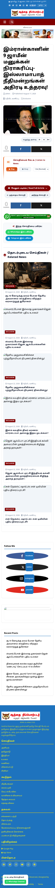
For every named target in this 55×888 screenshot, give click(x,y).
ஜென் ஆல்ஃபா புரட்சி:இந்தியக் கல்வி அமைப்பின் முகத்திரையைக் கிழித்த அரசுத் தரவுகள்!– (27, 476)
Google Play (8, 849)
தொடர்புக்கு (6, 820)
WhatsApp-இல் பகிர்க (21, 232)
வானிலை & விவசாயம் (11, 796)
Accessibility (29, 884)
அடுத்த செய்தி (38, 195)
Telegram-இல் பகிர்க (21, 238)
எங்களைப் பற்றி (8, 817)
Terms (40, 884)
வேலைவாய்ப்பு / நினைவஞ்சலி (15, 828)
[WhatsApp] (23, 5)
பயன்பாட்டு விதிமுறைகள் (13, 836)
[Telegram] (27, 5)
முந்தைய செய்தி (17, 195)
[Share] (21, 149)
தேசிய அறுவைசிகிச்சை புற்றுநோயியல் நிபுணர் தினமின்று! (27, 688)
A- (40, 140)
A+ (48, 140)
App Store (7, 853)
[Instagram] (16, 5)
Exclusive (10, 286)
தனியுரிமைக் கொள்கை (12, 832)
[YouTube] (20, 5)
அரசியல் (5, 748)
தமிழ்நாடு (5, 752)
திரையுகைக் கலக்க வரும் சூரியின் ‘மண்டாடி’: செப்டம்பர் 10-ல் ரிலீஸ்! (24, 665)
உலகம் (4, 760)
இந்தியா (5, 756)
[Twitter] (13, 5)
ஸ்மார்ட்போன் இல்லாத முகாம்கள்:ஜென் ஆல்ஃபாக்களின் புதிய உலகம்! (25, 345)
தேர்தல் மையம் (8, 800)
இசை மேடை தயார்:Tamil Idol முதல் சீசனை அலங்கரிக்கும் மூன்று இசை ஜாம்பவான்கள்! (25, 677)
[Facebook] (9, 5)
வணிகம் (5, 763)
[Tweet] (41, 149)
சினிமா (4, 771)
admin (7, 94)
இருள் (34, 5)
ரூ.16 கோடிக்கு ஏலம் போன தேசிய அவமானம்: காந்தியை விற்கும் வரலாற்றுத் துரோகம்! (25, 299)
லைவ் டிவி (6, 788)
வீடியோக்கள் (7, 784)
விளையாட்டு (7, 767)
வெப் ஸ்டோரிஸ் (8, 792)
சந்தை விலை (7, 803)
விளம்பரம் (6, 824)
